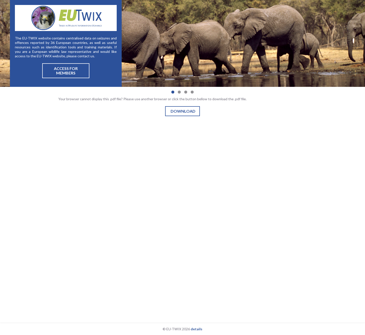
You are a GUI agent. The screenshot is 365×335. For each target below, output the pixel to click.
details (196, 329)
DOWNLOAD (183, 111)
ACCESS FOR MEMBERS (66, 70)
